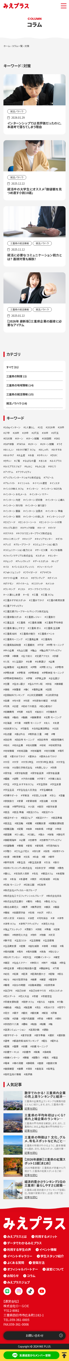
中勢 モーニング (56, 644)
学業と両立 (55, 778)
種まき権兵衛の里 (27, 968)
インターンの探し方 (34, 516)
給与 (7, 979)
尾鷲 (20, 828)
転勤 (34, 1024)
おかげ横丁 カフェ (27, 449)
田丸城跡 (34, 946)
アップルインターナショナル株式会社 (23, 477)
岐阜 (29, 828)
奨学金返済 (38, 773)
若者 (36, 996)
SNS (58, 438)
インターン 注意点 (34, 511)
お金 (32, 455)
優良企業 (38, 689)
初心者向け (46, 706)
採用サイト (59, 851)
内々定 (17, 700)
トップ (55, 561)
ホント (25, 577)
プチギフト (47, 572)
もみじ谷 (41, 466)
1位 (41, 427)
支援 (7, 856)
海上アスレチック (13, 929)
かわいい (43, 455)
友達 (56, 722)
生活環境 (49, 940)
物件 (34, 934)
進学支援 (26, 1035)
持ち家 (37, 851)
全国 (49, 689)
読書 (16, 1018)
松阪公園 (29, 884)
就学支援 (52, 806)
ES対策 (8, 438)
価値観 (59, 683)
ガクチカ (9, 533)
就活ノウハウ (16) (16, 403)
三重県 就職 (36, 622)
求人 (50, 912)
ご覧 (18, 460)
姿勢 (16, 778)
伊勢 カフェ (46, 667)
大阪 (7, 767)
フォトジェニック (12, 572)
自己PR (8, 990)
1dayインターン (13, 427)
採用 (47, 851)
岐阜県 (39, 828)
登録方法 (38, 1262)
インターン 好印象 (34, 499)
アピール (49, 477)
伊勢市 (60, 667)
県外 (20, 951)
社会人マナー (20, 962)
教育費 (17, 856)
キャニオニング (12, 538)
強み (42, 834)
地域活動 (23, 750)
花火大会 (24, 996)
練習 (43, 979)
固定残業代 (58, 739)
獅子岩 (8, 940)
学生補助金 (47, 789)
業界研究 (36, 906)
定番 (62, 795)
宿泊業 (44, 801)
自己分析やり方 (38, 990)
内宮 (54, 700)
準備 (48, 929)
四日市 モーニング (25, 739)
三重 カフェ (48, 594)
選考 (7, 1040)
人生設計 (18, 661)
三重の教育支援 (56, 600)
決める (21, 918)
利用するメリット (46, 1236)
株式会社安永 (55, 895)
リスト (22, 589)
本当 (14, 879)
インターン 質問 (12, 516)
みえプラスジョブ (13, 466)
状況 (52, 934)
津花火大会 (48, 923)
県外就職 (32, 951)
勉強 (7, 717)
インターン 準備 (54, 511)
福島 (54, 962)
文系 (27, 856)
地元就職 (32, 745)
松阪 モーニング (13, 884)
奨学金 (8, 773)
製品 (18, 1007)
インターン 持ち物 (13, 505)
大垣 (7, 761)
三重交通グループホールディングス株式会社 (26, 611)
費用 (50, 1018)
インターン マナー (39, 494)
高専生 (51, 1068)
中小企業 (9, 650)
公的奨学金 (52, 695)
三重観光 (29, 644)
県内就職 (9, 951)
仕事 (29, 661)
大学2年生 (28, 761)
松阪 (56, 879)
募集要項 (36, 717)
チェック (9, 561)
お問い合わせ (35, 1335)
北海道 (8, 722)
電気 (46, 1057)
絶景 (34, 979)
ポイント (53, 577)
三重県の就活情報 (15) (20, 394)
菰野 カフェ (28, 1001)
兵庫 (7, 700)
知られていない (12, 957)
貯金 (41, 1018)
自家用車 (50, 985)
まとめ (43, 460)
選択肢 (61, 1035)
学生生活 (9, 789)
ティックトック (23, 561)
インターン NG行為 (52, 488)
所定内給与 (53, 845)
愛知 (29, 845)
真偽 (43, 951)
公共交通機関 (36, 695)
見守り (62, 1007)
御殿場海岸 (10, 840)
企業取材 (9, 667)
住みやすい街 (36, 683)
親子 (16, 1012)
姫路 (7, 778)
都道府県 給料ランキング (26, 1040)
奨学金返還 (53, 773)
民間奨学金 (19, 912)
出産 (16, 706)
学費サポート (11, 795)
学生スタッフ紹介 (52, 1256)
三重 (36, 594)
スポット (41, 555)
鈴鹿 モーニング (40, 1046)
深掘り (29, 929)
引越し (32, 834)
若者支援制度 (12, 1001)
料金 (36, 856)
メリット (50, 583)
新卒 (52, 856)
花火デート (10, 996)
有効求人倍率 (22, 873)
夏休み (33, 756)
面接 (41, 1063)
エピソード (10, 522)
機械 (7, 912)
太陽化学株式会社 (23, 767)
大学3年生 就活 (45, 761)
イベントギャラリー (19, 1256)
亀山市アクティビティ (51, 650)
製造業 (28, 1007)
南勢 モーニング (33, 722)
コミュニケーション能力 (46, 544)
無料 (7, 934)
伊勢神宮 (34, 672)
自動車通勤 (35, 985)
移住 (63, 962)
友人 (47, 722)
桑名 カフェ (51, 901)
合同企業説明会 (41, 728)
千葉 (18, 722)
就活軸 (19, 823)
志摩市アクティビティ (51, 840)
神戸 (45, 962)
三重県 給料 (11, 633)
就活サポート (11, 817)
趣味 (25, 1024)
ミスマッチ (38, 583)
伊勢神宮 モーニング (53, 672)
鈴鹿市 (27, 1051)
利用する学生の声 (19, 1249)
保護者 (17, 689)
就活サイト (48, 812)
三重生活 (9, 622)
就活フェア (27, 817)
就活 (7, 812)
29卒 (26, 432)
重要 (16, 1046)
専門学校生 (19, 806)
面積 (20, 1068)
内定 (27, 700)
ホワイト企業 (11, 577)
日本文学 (41, 867)
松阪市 (42, 884)
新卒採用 (9, 862)
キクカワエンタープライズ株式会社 (35, 533)
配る (45, 1040)
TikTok (21, 444)
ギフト (60, 538)
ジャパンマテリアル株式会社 (19, 555)
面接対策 (52, 1063)
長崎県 (47, 1051)
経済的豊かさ (38, 973)
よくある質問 (15, 1262)
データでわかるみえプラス (24, 1243)
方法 (48, 862)
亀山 (34, 650)
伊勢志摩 (9, 672)
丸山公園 (23, 650)
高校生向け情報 (13, 1074)
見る (38, 1007)
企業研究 (23, 667)
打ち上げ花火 (22, 851)
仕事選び (41, 661)
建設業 (8, 834)
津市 (61, 918)
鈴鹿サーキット (12, 1051)
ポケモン (9, 583)
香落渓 (39, 1068)
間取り (36, 1057)
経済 (25, 973)
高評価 (28, 1074)
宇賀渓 (25, 795)
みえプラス (16, 6)
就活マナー (42, 817)
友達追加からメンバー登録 (35, 1355)
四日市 (8, 739)
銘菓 (37, 1051)
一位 (27, 594)
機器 (57, 906)
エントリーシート (28, 522)
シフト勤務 (57, 550)
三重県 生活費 (53, 628)
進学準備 (40, 1035)
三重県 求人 (35, 628)
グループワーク (22, 544)
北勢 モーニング (53, 717)
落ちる (42, 1001)
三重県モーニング (13, 639)
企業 (52, 661)
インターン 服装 (12, 511)
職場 (7, 985)
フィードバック (46, 566)
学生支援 (56, 784)
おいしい (9, 449)
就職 (29, 823)
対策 (54, 801)
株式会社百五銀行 (14, 901)
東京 (34, 879)
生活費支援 (10, 946)
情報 (20, 845)
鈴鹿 (25, 1046)
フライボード (31, 572)
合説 (56, 728)
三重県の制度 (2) (16, 376)
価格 (7, 689)
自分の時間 (19, 985)
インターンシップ (56, 516)
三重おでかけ (37, 600)
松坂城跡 (45, 879)
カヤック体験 (28, 527)
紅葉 (16, 973)
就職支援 (41, 823)
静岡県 (30, 1063)
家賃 (20, 801)
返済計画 (34, 1029)
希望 (50, 828)
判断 (20, 711)
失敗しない (42, 767)
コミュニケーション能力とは (18, 550)
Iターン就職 (33, 438)
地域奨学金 (56, 745)
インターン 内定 (12, 499)
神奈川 (35, 962)
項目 (29, 1068)
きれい (8, 460)
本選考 (24, 879)
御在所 (61, 834)
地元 (7, 745)
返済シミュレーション (15, 1029)
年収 (59, 828)
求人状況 (9, 918)
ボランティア (39, 577)
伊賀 (30, 678)
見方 (7, 1012)
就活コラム (33, 812)
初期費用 (9, 711)
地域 (43, 745)
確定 (57, 957)
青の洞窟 (18, 1063)
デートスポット (41, 561)
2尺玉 (36, 432)
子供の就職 (28, 778)
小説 (32, 806)
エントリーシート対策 (51, 522)
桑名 (39, 901)
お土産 (21, 455)
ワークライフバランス (40, 589)
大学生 (61, 761)
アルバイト (10, 483)
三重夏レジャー (34, 616)
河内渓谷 (43, 918)
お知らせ (13, 1275)
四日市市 (43, 739)
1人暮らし (30, 427)
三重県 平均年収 (54, 622)
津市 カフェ (10, 923)
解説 (45, 1012)
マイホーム (23, 583)
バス (7, 566)
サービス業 (42, 550)
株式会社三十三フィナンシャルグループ (24, 895)
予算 (7, 656)
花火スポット (56, 990)
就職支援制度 (57, 823)
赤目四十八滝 (12, 1024)
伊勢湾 (21, 672)
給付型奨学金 (21, 979)
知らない (54, 951)
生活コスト (21, 940)
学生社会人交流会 (27, 789)
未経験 (61, 873)
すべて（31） (12, 367)
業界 (25, 906)
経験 (52, 973)
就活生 (8, 823)
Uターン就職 (48, 444)
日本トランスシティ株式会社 (18, 867)
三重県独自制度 (13, 644)
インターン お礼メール (16, 494)
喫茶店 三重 (36, 734)
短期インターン (43, 957)
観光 (25, 1012)
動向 (16, 717)
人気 (7, 661)
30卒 (45, 432)
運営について (55, 1269)
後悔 (51, 834)
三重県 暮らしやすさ (15, 628)
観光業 (35, 1012)
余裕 (49, 683)
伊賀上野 (41, 678)
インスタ (55, 483)
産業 (23, 946)
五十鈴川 (27, 656)
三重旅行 (50, 616)
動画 (25, 717)
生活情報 (35, 940)
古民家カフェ (11, 728)
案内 (30, 901)
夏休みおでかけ (49, 756)
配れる (55, 1040)
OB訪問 (47, 438)
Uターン (33, 444)
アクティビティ (24, 471)
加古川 (39, 711)
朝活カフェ (48, 873)
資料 (59, 1018)
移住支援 (9, 968)
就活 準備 (19, 812)
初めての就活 (29, 706)
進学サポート (11, 1035)
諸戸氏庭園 (28, 1018)
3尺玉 (56, 432)
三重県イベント (47, 633)
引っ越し (20, 834)
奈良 (54, 767)
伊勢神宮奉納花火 (14, 678)
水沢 (41, 912)
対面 (7, 806)
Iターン (19, 438)
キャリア (28, 538)
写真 (7, 706)
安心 (53, 795)
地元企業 (18, 745)
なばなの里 (30, 460)
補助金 (8, 1007)
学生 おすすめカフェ (24, 784)
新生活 (21, 862)
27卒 (7, 432)
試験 (7, 1018)
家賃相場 (32, 801)
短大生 (27, 957)
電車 (7, 1063)
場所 (61, 750)
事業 (16, 656)
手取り (8, 851)
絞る (61, 973)
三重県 (21, 622)
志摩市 (33, 840)
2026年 (51, 427)
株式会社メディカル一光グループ (21, 890)
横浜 (48, 906)
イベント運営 (40, 483)
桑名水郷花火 (12, 906)
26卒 (61, 427)
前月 (29, 711)
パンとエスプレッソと (23, 566)
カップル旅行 (11, 527)
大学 (16, 761)
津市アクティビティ (29, 923)
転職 (43, 1024)
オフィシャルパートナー (22, 1269)
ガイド (53, 527)
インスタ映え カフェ (14, 488)
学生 (7, 784)
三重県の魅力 (28, 633)
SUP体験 (9, 444)
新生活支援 (35, 862)
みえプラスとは (17, 1236)
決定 (32, 918)
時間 (52, 867)
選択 (51, 1035)
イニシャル (24, 483)
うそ (60, 444)
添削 (39, 929)
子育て (42, 778)
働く (27, 689)
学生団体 (42, 784)
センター (53, 555)
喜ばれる (20, 734)
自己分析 (21, 990)
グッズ (8, 544)
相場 (45, 946)
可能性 (25, 728)
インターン (33, 488)
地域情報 (9, 750)
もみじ (29, 466)
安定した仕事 (40, 795)
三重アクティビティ (14, 605)
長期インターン (12, 1057)
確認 (7, 962)
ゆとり (53, 466)
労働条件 (52, 711)
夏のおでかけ (18, 756)
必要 (23, 840)
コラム (31, 1275)
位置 (7, 683)
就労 (41, 806)
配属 (7, 1046)
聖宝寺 (53, 979)
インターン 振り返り (36, 505)
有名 (36, 873)
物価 (43, 934)
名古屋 (8, 734)
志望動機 (9, 845)
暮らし (8, 873)
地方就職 (50, 750)
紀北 (7, 973)
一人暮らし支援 (12, 594)
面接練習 (9, 1068)
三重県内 (47, 639)
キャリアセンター (44, 538)
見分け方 (49, 1007)
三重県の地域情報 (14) (20, 385)
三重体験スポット (13, 616)
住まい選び (19, 683)
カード (42, 527)
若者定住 (47, 996)
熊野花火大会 (21, 934)
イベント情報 (48, 1249)
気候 (32, 912)
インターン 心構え (56, 499)
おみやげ (9, 455)
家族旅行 (9, 801)
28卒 (16, 432)
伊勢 (34, 667)
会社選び (54, 678)
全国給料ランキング (14, 695)
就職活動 (9, 828)
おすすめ (57, 449)
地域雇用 (36, 750)
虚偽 (51, 1001)
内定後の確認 (41, 700)
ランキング (10, 589)
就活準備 (57, 817)
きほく (55, 455)
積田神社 (45, 968)
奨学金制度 (22, 773)
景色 (61, 867)
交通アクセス (42, 656)
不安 (41, 644)
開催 (26, 1057)
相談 (54, 946)
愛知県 (39, 845)
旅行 (57, 862)
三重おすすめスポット (15, 600)
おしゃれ (44, 449)
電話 (55, 1057)
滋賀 (57, 929)
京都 (56, 656)
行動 (60, 1001)
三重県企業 (32, 639)
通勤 (46, 1029)
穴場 (56, 968)
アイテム (9, 471)
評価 (54, 1012)
